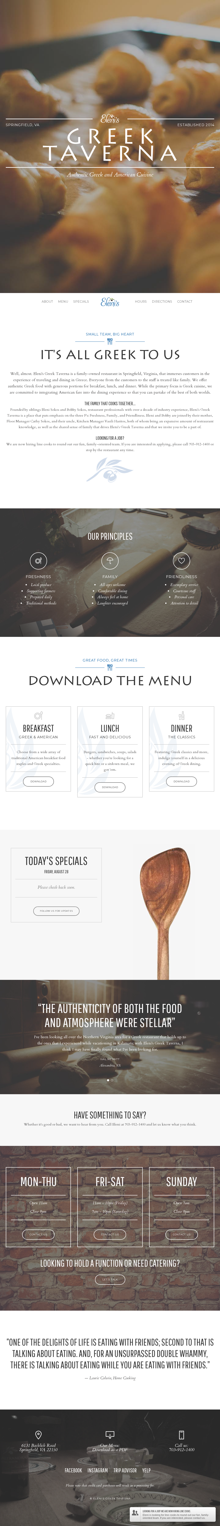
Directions (162, 302)
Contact (184, 302)
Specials (81, 302)
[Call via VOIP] (181, 1438)
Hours (141, 302)
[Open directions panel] (38, 1438)
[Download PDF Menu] (110, 1438)
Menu (63, 302)
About (47, 302)
